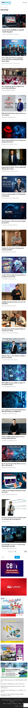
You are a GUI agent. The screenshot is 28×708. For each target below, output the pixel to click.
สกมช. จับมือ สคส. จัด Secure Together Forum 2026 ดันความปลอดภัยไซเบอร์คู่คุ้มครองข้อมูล (12, 59)
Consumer (9, 703)
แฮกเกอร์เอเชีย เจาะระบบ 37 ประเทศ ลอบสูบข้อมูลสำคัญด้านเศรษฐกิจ (13, 545)
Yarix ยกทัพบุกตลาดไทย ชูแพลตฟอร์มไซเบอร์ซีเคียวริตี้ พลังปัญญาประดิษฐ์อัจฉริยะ (14, 410)
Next (25, 551)
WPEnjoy (12, 701)
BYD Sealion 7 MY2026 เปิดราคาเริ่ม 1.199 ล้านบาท (12, 684)
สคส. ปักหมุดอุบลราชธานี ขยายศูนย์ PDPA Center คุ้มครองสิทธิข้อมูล (13, 87)
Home (2, 7)
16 (15, 551)
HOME (4, 703)
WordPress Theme (17, 700)
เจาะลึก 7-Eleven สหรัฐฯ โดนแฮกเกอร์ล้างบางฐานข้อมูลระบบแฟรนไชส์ (14, 275)
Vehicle (19, 703)
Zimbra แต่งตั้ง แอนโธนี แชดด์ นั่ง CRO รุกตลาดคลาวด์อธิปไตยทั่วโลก (13, 437)
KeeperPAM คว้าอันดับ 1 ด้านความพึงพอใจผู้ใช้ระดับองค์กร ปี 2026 (14, 168)
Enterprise (14, 703)
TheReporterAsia (8, 700)
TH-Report (22, 706)
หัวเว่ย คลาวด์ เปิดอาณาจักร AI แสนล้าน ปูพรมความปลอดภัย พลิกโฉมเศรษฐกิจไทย (14, 518)
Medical (17, 706)
